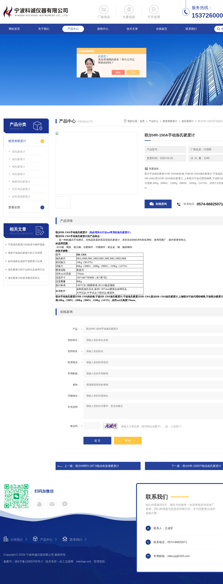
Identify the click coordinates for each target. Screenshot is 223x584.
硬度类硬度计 (17, 141)
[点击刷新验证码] (110, 426)
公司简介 (16, 539)
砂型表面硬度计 (21, 196)
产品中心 (73, 28)
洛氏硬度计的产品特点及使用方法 (26, 269)
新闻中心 (102, 28)
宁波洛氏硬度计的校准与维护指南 (26, 244)
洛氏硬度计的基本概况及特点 (24, 278)
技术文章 (132, 28)
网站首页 (14, 28)
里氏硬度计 (18, 151)
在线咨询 (161, 203)
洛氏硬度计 (18, 159)
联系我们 (191, 28)
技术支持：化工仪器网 (59, 561)
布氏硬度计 (18, 174)
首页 (142, 121)
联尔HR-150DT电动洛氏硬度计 (202, 465)
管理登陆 (99, 561)
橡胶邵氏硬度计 (21, 181)
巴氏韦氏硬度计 (21, 189)
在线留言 (161, 28)
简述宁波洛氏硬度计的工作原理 (25, 252)
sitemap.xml (83, 561)
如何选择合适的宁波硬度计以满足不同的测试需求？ (27, 261)
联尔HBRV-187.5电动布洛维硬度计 (97, 465)
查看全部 (14, 207)
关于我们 (43, 28)
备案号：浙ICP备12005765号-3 (23, 561)
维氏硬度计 (18, 166)
